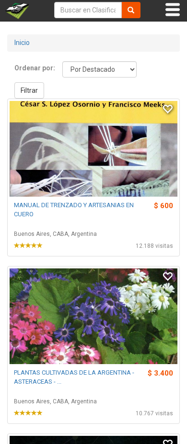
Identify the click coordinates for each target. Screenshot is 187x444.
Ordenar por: (34, 68)
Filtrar (29, 90)
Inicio (22, 42)
